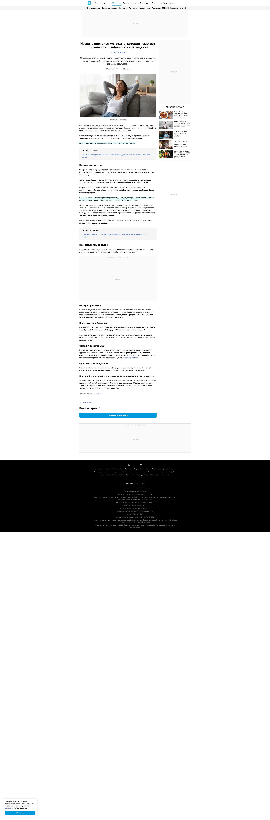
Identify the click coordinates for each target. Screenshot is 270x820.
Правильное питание (131, 3)
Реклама (128, 469)
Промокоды (156, 8)
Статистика (130, 475)
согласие (8, 808)
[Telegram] (141, 464)
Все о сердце (145, 3)
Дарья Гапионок (95, 394)
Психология (133, 8)
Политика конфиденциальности (163, 469)
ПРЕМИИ (165, 8)
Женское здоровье (93, 8)
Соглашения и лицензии (114, 469)
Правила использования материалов (107, 472)
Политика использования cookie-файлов (162, 472)
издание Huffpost (131, 358)
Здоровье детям (169, 3)
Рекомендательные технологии (112, 475)
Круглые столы (144, 8)
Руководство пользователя (159, 475)
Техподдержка (141, 475)
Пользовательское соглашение (134, 472)
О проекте (99, 469)
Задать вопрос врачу (141, 469)
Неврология (123, 8)
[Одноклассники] (135, 464)
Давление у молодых (109, 8)
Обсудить (126, 69)
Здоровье (106, 3)
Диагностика (157, 3)
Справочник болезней (178, 8)
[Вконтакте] (129, 464)
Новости (97, 3)
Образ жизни (116, 3)
